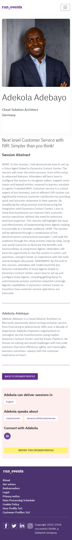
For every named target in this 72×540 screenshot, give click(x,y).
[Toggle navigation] (65, 7)
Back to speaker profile (20, 376)
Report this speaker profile (36, 450)
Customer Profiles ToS (16, 512)
